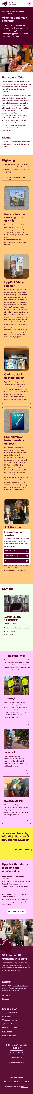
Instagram (16, 1052)
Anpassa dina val (11, 561)
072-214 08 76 (10, 631)
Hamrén (24, 1086)
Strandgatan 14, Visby (20, 985)
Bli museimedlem (18, 911)
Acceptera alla (10, 551)
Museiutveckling (13, 800)
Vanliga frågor (11, 1035)
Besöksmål (9, 1024)
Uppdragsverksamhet (14, 11)
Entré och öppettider (13, 1028)
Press (6, 999)
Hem (3, 11)
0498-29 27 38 (10, 634)
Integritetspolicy (12, 1081)
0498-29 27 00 (13, 991)
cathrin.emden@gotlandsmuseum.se (17, 628)
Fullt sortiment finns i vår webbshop (13, 178)
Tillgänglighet (16, 1077)
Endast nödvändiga (12, 556)
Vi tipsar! (8, 1031)
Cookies (25, 1081)
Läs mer (13, 546)
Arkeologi (9, 698)
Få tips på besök (23, 850)
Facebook (16, 1058)
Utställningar (11, 1012)
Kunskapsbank (10, 1020)
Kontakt (8, 995)
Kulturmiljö (10, 752)
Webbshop (8, 1016)
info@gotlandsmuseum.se (17, 988)
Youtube (16, 1063)
